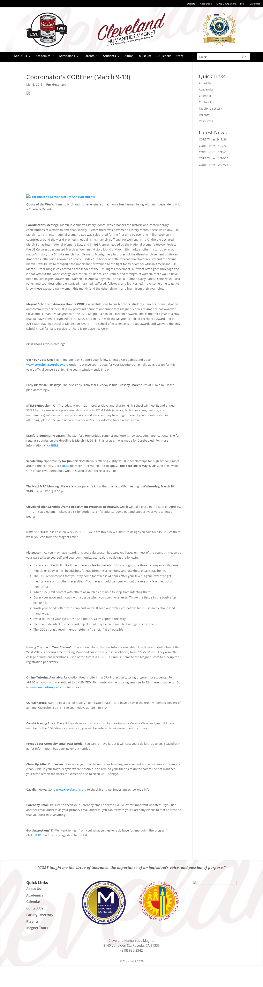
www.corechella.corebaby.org (47, 365)
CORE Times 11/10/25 (213, 158)
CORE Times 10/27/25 (213, 165)
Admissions (67, 56)
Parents (89, 56)
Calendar (255, 3)
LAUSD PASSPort (226, 3)
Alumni (129, 56)
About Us (20, 56)
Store (179, 56)
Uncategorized (56, 84)
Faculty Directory (210, 108)
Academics (43, 56)
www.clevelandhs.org (71, 789)
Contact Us (206, 102)
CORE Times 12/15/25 (213, 152)
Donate (191, 3)
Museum (145, 56)
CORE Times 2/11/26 (213, 139)
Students (109, 56)
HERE (54, 445)
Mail (242, 3)
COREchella (163, 56)
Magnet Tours (37, 928)
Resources (206, 3)
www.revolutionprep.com (48, 687)
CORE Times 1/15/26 (213, 146)
